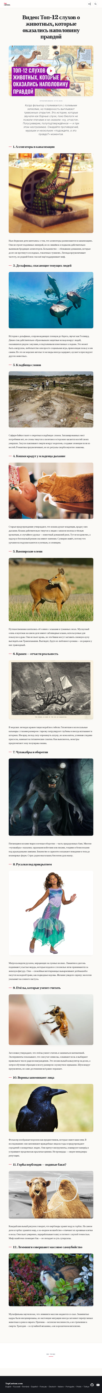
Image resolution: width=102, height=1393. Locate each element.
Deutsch (52, 1387)
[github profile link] (92, 1385)
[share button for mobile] (89, 3)
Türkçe (86, 1387)
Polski (78, 1387)
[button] (95, 4)
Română (25, 1387)
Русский (16, 1387)
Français (43, 1387)
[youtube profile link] (98, 1385)
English (8, 1387)
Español (34, 1387)
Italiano (61, 1387)
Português (70, 1387)
